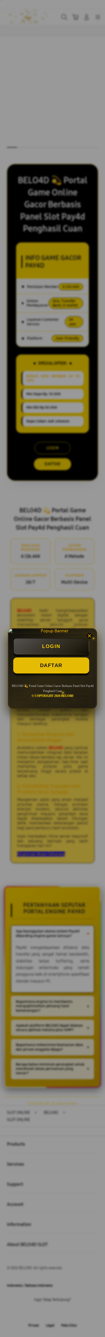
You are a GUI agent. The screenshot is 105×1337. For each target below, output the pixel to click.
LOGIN (51, 646)
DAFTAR (51, 665)
